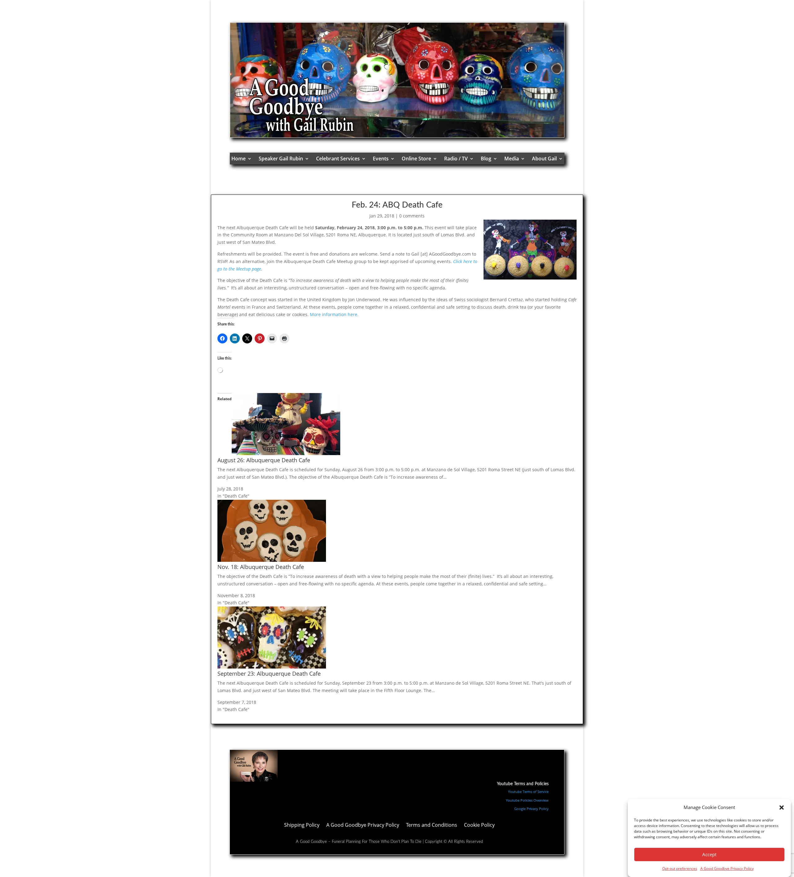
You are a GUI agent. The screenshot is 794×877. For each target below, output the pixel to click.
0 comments (412, 216)
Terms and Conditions (431, 825)
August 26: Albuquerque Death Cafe (263, 460)
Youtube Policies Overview (527, 800)
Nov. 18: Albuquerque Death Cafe (260, 566)
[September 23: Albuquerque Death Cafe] (271, 667)
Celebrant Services (338, 158)
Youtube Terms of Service (528, 791)
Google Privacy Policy (531, 808)
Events (381, 158)
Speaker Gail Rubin (281, 158)
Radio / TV (456, 158)
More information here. (334, 314)
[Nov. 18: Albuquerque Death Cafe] (271, 560)
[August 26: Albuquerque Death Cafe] (286, 453)
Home (238, 158)
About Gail (544, 158)
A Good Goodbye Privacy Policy (727, 868)
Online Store (416, 158)
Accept (709, 855)
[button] (781, 807)
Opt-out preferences (679, 868)
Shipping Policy (301, 825)
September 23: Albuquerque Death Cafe (269, 673)
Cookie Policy (479, 825)
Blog (486, 158)
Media (511, 158)
